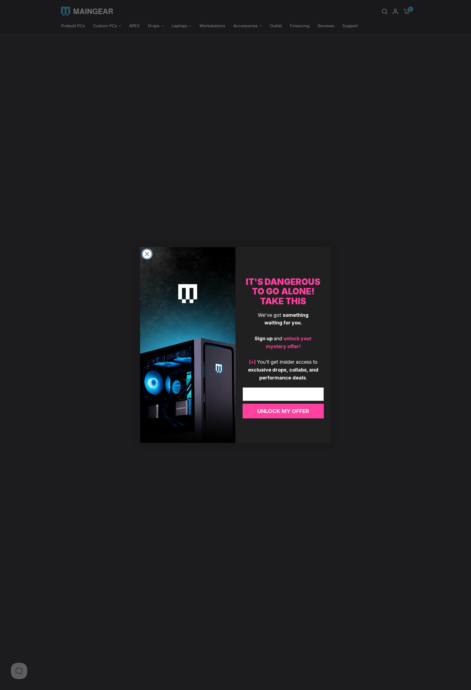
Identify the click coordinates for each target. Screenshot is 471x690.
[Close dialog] (147, 254)
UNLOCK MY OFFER (283, 411)
